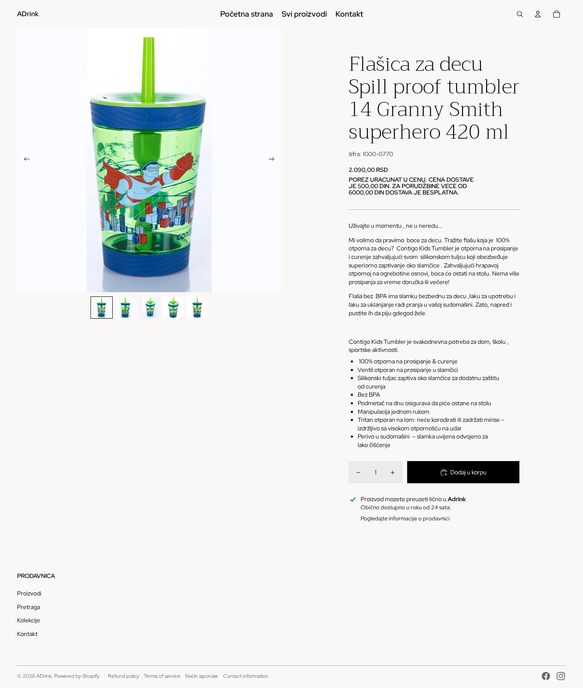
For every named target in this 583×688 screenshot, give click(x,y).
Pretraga (28, 607)
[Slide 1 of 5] (101, 307)
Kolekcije (28, 620)
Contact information (245, 676)
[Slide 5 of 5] (197, 307)
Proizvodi (29, 593)
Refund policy (123, 676)
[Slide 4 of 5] (173, 307)
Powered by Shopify (76, 676)
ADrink (44, 676)
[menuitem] (246, 14)
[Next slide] (274, 160)
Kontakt (27, 634)
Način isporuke (201, 676)
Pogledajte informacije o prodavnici (405, 518)
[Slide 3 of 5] (149, 307)
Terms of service (162, 676)
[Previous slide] (24, 160)
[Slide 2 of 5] (125, 307)
